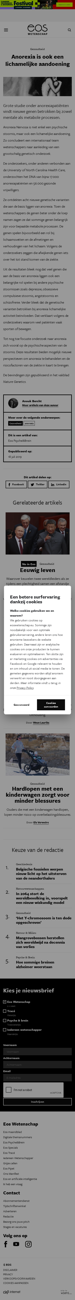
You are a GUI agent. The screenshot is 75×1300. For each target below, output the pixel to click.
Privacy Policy (25, 687)
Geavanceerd (21, 705)
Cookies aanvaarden (51, 705)
